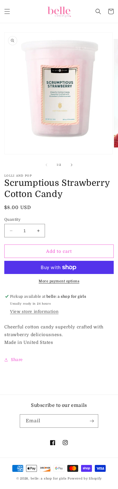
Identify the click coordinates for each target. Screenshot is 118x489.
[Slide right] (71, 165)
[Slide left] (46, 165)
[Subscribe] (91, 421)
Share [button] (17, 359)
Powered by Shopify (85, 478)
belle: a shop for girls (49, 478)
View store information (34, 311)
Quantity (12, 219)
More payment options (59, 281)
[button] (7, 11)
